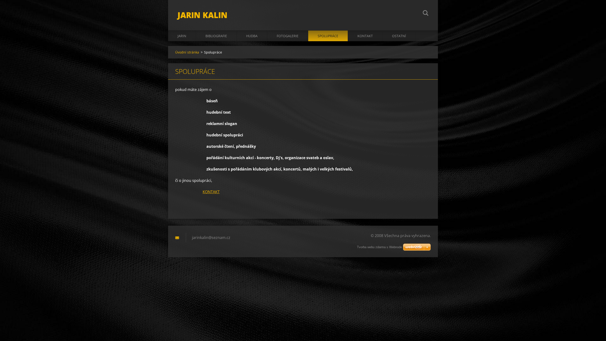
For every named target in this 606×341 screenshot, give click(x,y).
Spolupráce (328, 36)
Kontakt (365, 36)
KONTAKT (211, 191)
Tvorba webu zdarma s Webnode (379, 247)
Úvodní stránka (187, 52)
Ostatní (399, 36)
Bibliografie (216, 36)
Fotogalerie (288, 36)
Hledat (425, 13)
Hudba (252, 36)
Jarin (182, 36)
